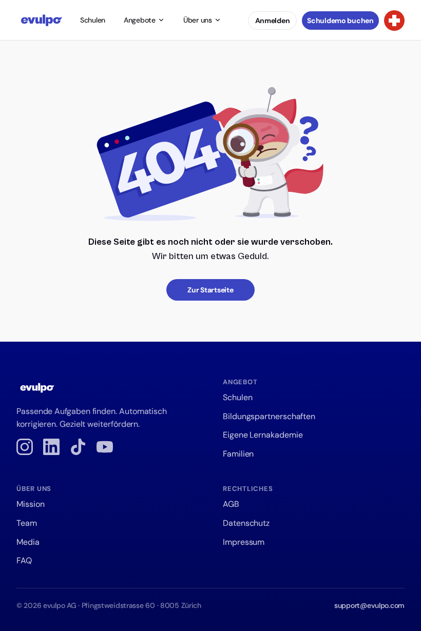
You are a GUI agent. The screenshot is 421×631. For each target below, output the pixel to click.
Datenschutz (246, 523)
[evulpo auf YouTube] (105, 447)
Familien (238, 453)
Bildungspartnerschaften (269, 416)
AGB (231, 504)
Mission (30, 504)
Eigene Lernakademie (262, 434)
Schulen (92, 20)
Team (26, 523)
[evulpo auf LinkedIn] (51, 447)
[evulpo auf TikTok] (78, 447)
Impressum (243, 542)
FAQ (24, 560)
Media (28, 542)
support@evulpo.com (369, 605)
